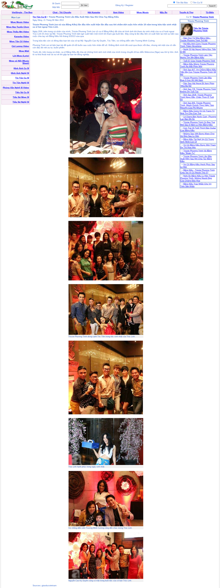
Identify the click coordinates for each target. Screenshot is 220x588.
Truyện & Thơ (186, 12)
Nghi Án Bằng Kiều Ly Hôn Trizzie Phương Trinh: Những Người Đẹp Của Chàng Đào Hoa (197, 178)
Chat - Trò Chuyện (62, 12)
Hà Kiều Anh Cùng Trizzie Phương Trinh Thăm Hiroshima (198, 44)
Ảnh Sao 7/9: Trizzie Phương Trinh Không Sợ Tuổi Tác (198, 90)
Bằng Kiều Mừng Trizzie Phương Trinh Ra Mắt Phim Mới (197, 65)
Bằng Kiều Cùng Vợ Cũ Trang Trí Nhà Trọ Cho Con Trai (197, 112)
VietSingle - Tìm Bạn (22, 12)
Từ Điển (210, 12)
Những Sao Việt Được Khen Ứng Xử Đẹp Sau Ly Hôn (197, 134)
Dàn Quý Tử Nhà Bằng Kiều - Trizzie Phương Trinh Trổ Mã (195, 39)
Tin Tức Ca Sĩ (39, 17)
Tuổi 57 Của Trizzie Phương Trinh (199, 60)
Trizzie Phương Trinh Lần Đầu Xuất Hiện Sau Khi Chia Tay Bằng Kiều (196, 158)
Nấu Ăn (163, 12)
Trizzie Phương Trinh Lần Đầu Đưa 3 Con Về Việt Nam (196, 79)
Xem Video (118, 12)
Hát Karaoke (94, 12)
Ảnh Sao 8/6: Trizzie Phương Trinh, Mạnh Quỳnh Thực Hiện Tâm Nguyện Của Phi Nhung (197, 105)
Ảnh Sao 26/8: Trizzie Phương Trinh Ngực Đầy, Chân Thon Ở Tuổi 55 (197, 97)
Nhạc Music (143, 12)
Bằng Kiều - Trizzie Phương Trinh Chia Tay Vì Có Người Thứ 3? (197, 171)
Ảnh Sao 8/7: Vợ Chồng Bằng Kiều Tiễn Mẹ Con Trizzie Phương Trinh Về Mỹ (198, 72)
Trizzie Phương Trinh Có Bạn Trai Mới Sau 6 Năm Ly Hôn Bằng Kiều (197, 123)
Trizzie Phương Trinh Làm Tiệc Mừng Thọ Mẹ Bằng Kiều (196, 56)
